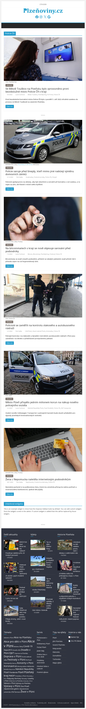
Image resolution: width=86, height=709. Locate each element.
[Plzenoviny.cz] (6, 25)
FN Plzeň (29, 660)
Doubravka (29, 177)
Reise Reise (21, 164)
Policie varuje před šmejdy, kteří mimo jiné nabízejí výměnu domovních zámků (39, 172)
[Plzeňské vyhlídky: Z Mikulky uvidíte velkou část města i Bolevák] (38, 598)
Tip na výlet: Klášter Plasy (48, 545)
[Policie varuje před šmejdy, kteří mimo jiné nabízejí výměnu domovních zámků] (43, 121)
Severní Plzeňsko (59, 645)
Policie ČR (57, 95)
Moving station (22, 666)
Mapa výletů (57, 663)
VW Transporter (66, 408)
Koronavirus (10, 666)
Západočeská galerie (11, 689)
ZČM (12, 692)
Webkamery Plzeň (43, 644)
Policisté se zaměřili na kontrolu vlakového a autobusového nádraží (40, 327)
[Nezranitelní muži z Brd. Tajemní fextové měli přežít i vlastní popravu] (64, 607)
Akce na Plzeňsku (22, 637)
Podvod (52, 254)
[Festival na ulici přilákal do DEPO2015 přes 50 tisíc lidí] (11, 586)
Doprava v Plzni (12, 656)
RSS (81, 703)
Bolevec (16, 646)
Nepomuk (12, 669)
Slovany (24, 679)
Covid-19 (27, 646)
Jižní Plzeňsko (57, 641)
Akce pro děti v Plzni (15, 641)
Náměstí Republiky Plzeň (35, 408)
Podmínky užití (41, 703)
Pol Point (50, 95)
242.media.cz (34, 705)
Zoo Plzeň (25, 686)
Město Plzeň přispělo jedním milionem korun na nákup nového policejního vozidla (41, 403)
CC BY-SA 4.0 (28, 164)
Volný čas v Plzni (27, 681)
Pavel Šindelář (48, 408)
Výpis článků (74, 703)
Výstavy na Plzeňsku (23, 683)
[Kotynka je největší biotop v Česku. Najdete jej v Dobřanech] (38, 557)
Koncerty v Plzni (25, 662)
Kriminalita (49, 331)
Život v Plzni (27, 691)
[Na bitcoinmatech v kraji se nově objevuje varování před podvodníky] (43, 198)
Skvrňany (17, 678)
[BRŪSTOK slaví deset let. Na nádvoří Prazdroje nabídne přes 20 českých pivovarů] (11, 541)
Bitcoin (30, 254)
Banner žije (75, 637)
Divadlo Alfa (16, 650)
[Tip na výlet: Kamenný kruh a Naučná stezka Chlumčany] (38, 577)
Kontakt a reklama (30, 703)
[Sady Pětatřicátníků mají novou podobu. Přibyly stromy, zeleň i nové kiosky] (11, 607)
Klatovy (14, 663)
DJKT (11, 653)
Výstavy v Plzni (12, 686)
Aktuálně (9, 85)
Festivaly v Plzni (16, 659)
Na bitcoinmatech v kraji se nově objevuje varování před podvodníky (37, 249)
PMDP (12, 675)
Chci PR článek (76, 641)
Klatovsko (56, 652)
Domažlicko (57, 656)
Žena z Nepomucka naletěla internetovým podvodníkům (38, 479)
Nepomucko (30, 482)
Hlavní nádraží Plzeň (38, 331)
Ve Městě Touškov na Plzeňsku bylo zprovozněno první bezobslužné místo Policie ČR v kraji (37, 90)
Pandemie (13, 672)
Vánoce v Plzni (9, 683)
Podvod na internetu (41, 482)
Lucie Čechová (20, 95)
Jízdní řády (40, 651)
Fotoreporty (8, 663)
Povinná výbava (42, 672)
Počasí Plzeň (41, 647)
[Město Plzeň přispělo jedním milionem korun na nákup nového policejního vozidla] (43, 352)
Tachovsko (57, 659)
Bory (21, 646)
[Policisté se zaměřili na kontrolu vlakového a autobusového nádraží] (43, 275)
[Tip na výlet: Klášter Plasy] (38, 541)
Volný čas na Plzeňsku (16, 681)
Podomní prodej (39, 177)
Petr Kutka (19, 177)
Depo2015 (8, 650)
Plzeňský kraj (42, 95)
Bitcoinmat (36, 254)
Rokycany (10, 678)
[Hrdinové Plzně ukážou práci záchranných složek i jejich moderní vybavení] (11, 564)
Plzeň (21, 672)
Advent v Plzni (8, 638)
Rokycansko (57, 648)
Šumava (17, 692)
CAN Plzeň (28, 331)
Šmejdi (54, 177)
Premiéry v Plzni (20, 676)
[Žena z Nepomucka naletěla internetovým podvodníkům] (43, 429)
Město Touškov (32, 95)
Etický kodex (52, 703)
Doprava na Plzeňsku (21, 653)
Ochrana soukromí (63, 703)
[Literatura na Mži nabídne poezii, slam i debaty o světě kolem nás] (64, 541)
